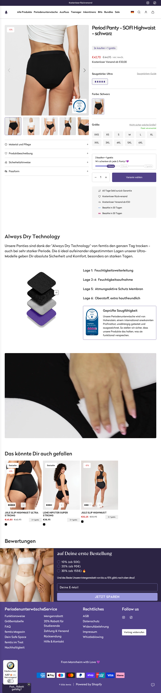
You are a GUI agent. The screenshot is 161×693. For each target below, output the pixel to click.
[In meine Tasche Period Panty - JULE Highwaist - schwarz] (99, 505)
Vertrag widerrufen (134, 632)
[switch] (10, 681)
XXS (96, 134)
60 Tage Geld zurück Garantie (117, 191)
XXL (96, 142)
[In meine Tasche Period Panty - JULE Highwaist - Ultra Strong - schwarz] (23, 505)
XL (151, 134)
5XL (130, 142)
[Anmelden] (145, 12)
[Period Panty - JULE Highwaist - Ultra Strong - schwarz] (23, 485)
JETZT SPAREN (107, 596)
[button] (146, 75)
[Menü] (16, 662)
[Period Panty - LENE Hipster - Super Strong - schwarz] (61, 485)
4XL (119, 142)
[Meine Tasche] (152, 12)
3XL (108, 142)
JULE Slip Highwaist (94, 513)
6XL (141, 142)
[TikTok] (154, 2)
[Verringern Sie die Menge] (95, 177)
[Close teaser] (29, 684)
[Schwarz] (6, 524)
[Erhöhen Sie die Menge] (106, 177)
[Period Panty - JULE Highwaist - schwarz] (99, 485)
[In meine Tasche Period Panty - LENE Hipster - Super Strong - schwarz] (61, 505)
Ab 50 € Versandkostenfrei (80, 3)
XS (107, 134)
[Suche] (139, 12)
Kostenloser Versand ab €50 (116, 202)
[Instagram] (147, 2)
